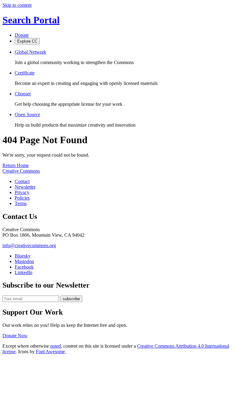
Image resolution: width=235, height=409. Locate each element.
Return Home (15, 165)
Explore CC (27, 41)
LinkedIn (23, 272)
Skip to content (17, 5)
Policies (22, 198)
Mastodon (24, 261)
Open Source (27, 114)
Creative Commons (21, 171)
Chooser (23, 93)
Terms (21, 203)
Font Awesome (50, 351)
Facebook (24, 266)
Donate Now (15, 335)
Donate (22, 35)
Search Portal (31, 19)
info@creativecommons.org (29, 245)
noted (55, 346)
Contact (22, 181)
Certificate (25, 72)
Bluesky (23, 255)
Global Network (30, 52)
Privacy (22, 192)
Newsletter (25, 186)
